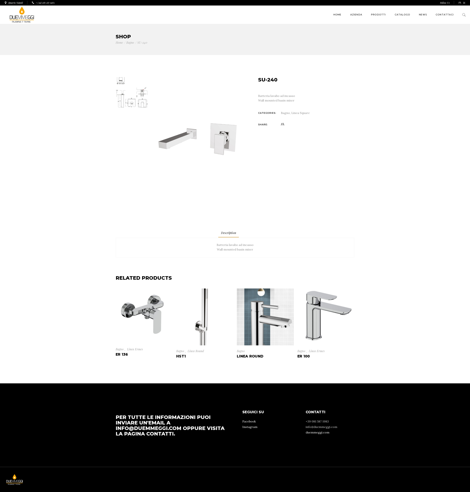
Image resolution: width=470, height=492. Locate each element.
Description (228, 233)
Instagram (249, 427)
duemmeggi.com (317, 432)
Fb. (460, 2)
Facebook (249, 421)
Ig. (464, 2)
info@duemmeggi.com (148, 428)
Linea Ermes (135, 349)
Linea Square (300, 113)
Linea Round (196, 351)
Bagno (285, 113)
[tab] (228, 233)
